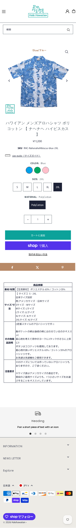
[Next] (66, 80)
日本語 (6, 485)
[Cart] (73, 11)
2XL (58, 187)
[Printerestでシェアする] (62, 267)
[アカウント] (67, 11)
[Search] (68, 29)
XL (47, 187)
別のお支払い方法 (38, 254)
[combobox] (38, 29)
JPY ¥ (26, 485)
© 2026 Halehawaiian (14, 522)
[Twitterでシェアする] (37, 267)
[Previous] (9, 80)
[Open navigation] (13, 11)
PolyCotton (37, 205)
